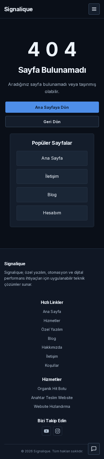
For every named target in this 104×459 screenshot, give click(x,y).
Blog (52, 194)
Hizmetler (52, 320)
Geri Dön (52, 121)
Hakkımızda (52, 347)
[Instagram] (57, 431)
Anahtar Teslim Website (52, 397)
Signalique (18, 9)
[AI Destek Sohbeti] (94, 449)
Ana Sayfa (52, 158)
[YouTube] (46, 431)
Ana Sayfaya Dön (52, 107)
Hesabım (52, 212)
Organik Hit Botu (52, 388)
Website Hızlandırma (52, 406)
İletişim (52, 176)
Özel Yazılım (52, 329)
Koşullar (52, 365)
